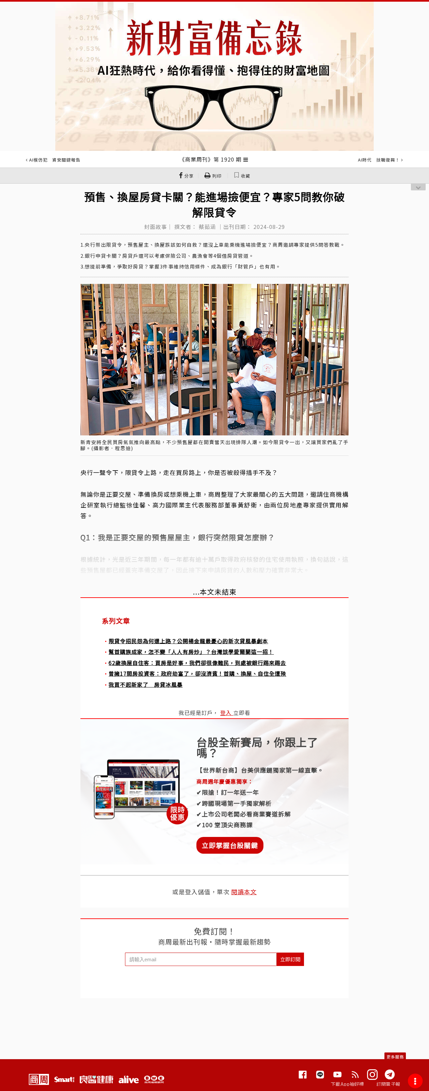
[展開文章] (245, 159)
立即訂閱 (290, 959)
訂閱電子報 (388, 1084)
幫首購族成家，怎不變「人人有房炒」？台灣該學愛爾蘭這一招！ (191, 652)
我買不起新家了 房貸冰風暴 (146, 684)
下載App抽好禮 (347, 1084)
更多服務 (395, 1056)
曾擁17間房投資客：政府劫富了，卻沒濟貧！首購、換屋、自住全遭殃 (197, 673)
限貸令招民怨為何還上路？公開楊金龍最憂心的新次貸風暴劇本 (188, 641)
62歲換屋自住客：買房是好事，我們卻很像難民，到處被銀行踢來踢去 (197, 663)
